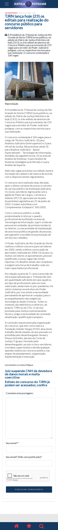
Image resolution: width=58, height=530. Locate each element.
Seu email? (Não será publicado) (24, 456)
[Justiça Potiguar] (16, 526)
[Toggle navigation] (6, 4)
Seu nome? (12, 443)
